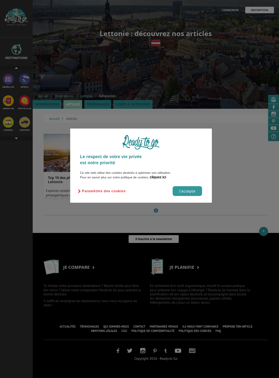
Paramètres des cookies (104, 191)
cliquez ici (158, 177)
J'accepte (187, 191)
